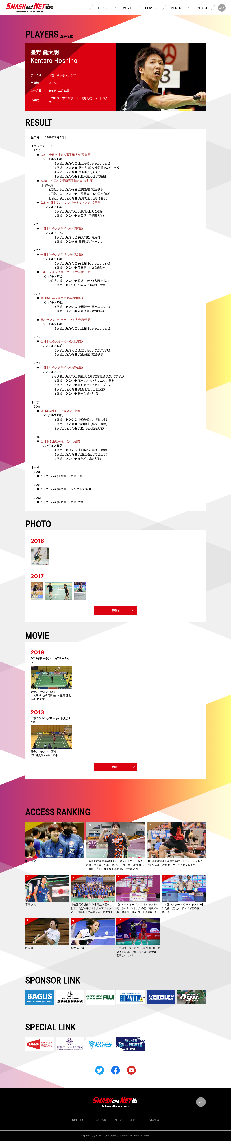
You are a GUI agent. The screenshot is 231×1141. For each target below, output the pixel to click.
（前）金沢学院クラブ (62, 75)
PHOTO (176, 8)
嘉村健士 (84, 424)
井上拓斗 (84, 263)
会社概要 (101, 1120)
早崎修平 (83, 376)
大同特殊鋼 (98, 176)
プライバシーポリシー (127, 1120)
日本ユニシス (100, 163)
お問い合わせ (79, 1120)
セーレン (97, 241)
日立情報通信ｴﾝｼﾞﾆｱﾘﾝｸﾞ (105, 168)
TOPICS (103, 8)
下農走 (82, 211)
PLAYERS (151, 8)
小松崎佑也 (85, 419)
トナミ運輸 (95, 211)
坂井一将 (84, 163)
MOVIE (127, 8)
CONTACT (200, 8)
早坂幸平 (84, 389)
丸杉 (94, 393)
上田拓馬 (84, 450)
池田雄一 (84, 306)
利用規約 (154, 1120)
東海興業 (97, 189)
